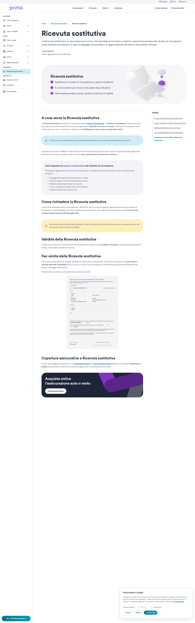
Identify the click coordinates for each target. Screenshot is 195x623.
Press (174, 1)
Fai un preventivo (177, 8)
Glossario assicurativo (59, 23)
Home (44, 23)
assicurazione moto (102, 364)
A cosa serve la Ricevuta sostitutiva (168, 118)
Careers (183, 1)
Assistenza (118, 8)
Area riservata (162, 8)
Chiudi (127, 613)
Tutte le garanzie (12, 20)
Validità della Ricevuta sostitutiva (167, 128)
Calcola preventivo (56, 391)
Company (164, 1)
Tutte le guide (11, 40)
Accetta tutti (150, 613)
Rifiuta (138, 613)
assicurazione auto (82, 364)
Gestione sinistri (12, 80)
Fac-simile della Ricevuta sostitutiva (168, 133)
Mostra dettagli (128, 607)
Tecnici (143, 607)
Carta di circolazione (95, 123)
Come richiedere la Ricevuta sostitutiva (170, 123)
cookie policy (179, 601)
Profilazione (157, 607)
